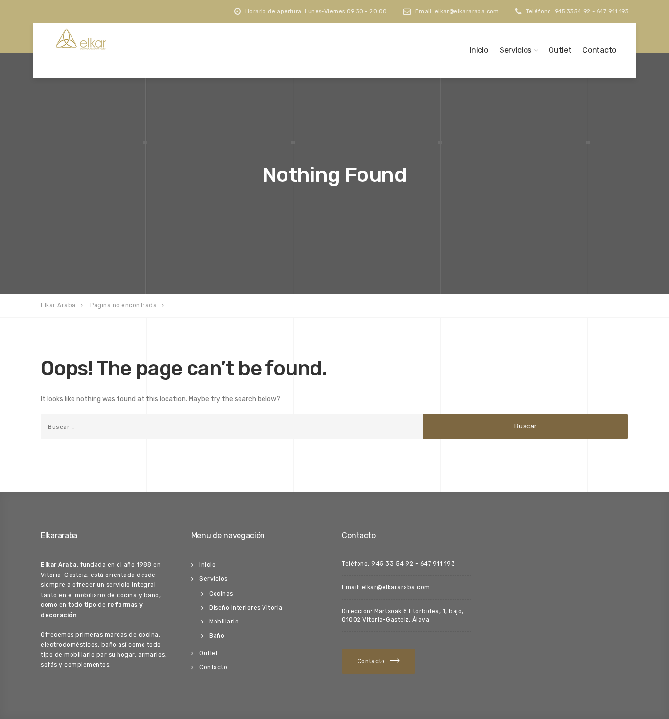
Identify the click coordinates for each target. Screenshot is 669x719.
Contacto (599, 50)
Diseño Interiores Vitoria (246, 607)
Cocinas (221, 593)
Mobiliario (224, 621)
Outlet (560, 50)
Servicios (515, 50)
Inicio (479, 50)
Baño (216, 635)
